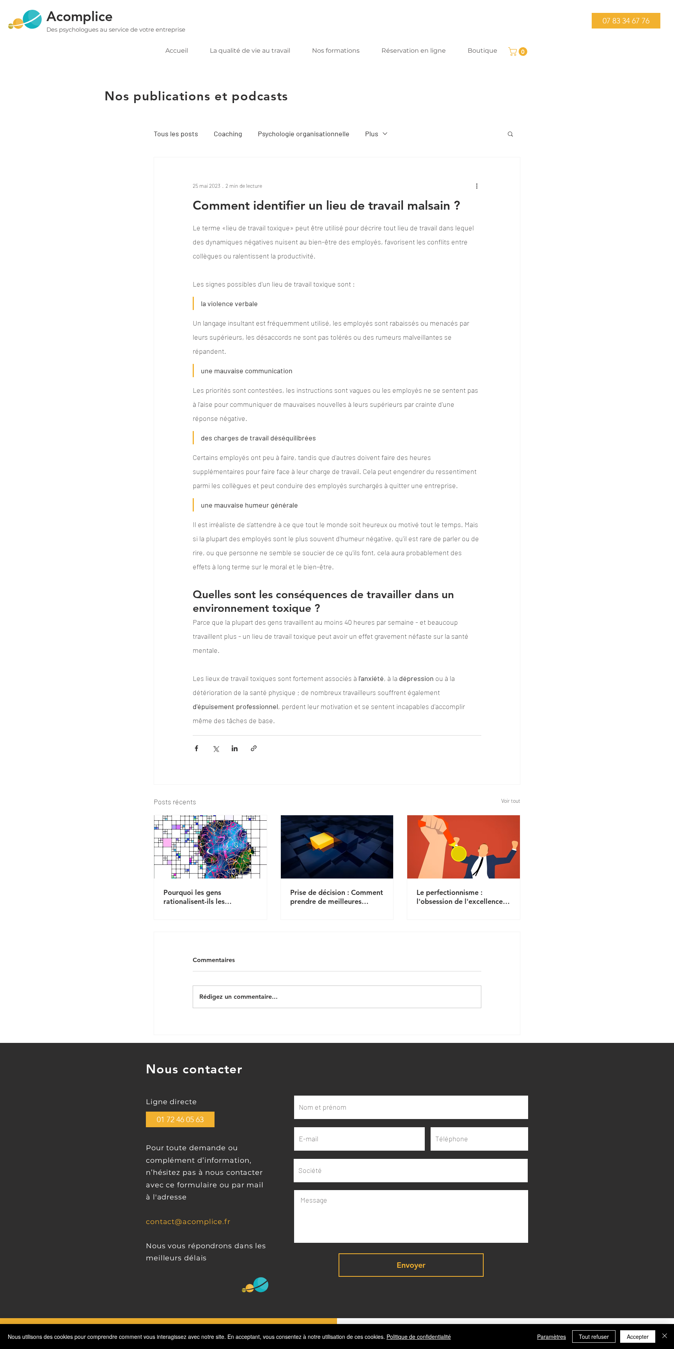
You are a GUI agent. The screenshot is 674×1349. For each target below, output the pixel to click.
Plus (371, 133)
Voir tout (510, 800)
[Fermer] (664, 1336)
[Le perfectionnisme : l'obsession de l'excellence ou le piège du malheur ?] (463, 847)
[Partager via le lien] (253, 748)
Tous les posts (176, 133)
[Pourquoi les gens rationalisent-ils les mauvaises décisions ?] (210, 847)
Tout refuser (594, 1336)
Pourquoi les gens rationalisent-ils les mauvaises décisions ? (198, 897)
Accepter (638, 1336)
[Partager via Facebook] (196, 748)
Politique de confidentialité (419, 1336)
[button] (626, 21)
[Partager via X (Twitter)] (215, 748)
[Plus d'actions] (476, 185)
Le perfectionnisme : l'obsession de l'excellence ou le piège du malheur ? (460, 897)
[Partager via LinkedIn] (234, 748)
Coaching (228, 133)
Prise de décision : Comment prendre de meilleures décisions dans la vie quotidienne (336, 897)
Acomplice (79, 16)
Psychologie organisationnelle (303, 133)
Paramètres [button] (551, 1336)
